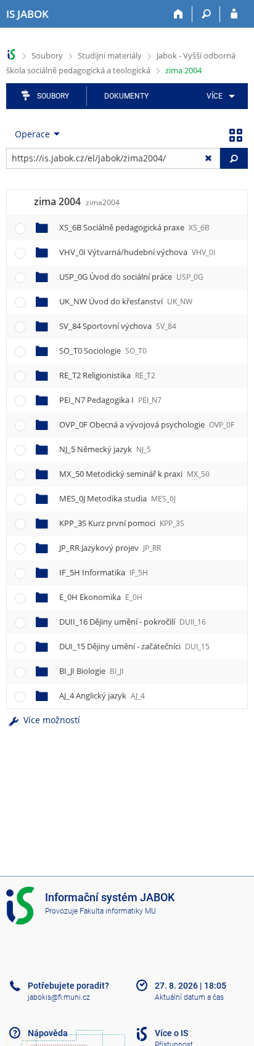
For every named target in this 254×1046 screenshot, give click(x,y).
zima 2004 (183, 70)
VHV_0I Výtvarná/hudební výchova (137, 251)
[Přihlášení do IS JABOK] (234, 14)
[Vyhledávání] (206, 14)
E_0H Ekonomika (100, 596)
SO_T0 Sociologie (103, 350)
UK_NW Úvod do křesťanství (125, 301)
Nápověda (48, 1033)
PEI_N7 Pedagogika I (110, 399)
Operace (32, 134)
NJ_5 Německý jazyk (105, 449)
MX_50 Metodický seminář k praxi (134, 473)
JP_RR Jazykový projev (110, 547)
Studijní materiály (110, 55)
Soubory (47, 55)
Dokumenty (126, 96)
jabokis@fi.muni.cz (59, 997)
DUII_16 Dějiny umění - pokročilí (132, 621)
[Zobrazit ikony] (235, 134)
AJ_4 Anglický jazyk (102, 695)
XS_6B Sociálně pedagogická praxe (134, 227)
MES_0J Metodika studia (117, 498)
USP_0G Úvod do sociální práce (131, 276)
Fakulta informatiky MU (118, 911)
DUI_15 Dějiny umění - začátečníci (134, 646)
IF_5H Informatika (103, 572)
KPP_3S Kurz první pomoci (121, 523)
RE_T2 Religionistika (107, 375)
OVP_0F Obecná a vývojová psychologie (146, 424)
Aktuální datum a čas (189, 997)
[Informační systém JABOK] (11, 54)
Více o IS (171, 1033)
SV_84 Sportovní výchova (117, 325)
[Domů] (178, 14)
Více (215, 96)
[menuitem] (218, 96)
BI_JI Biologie (91, 670)
